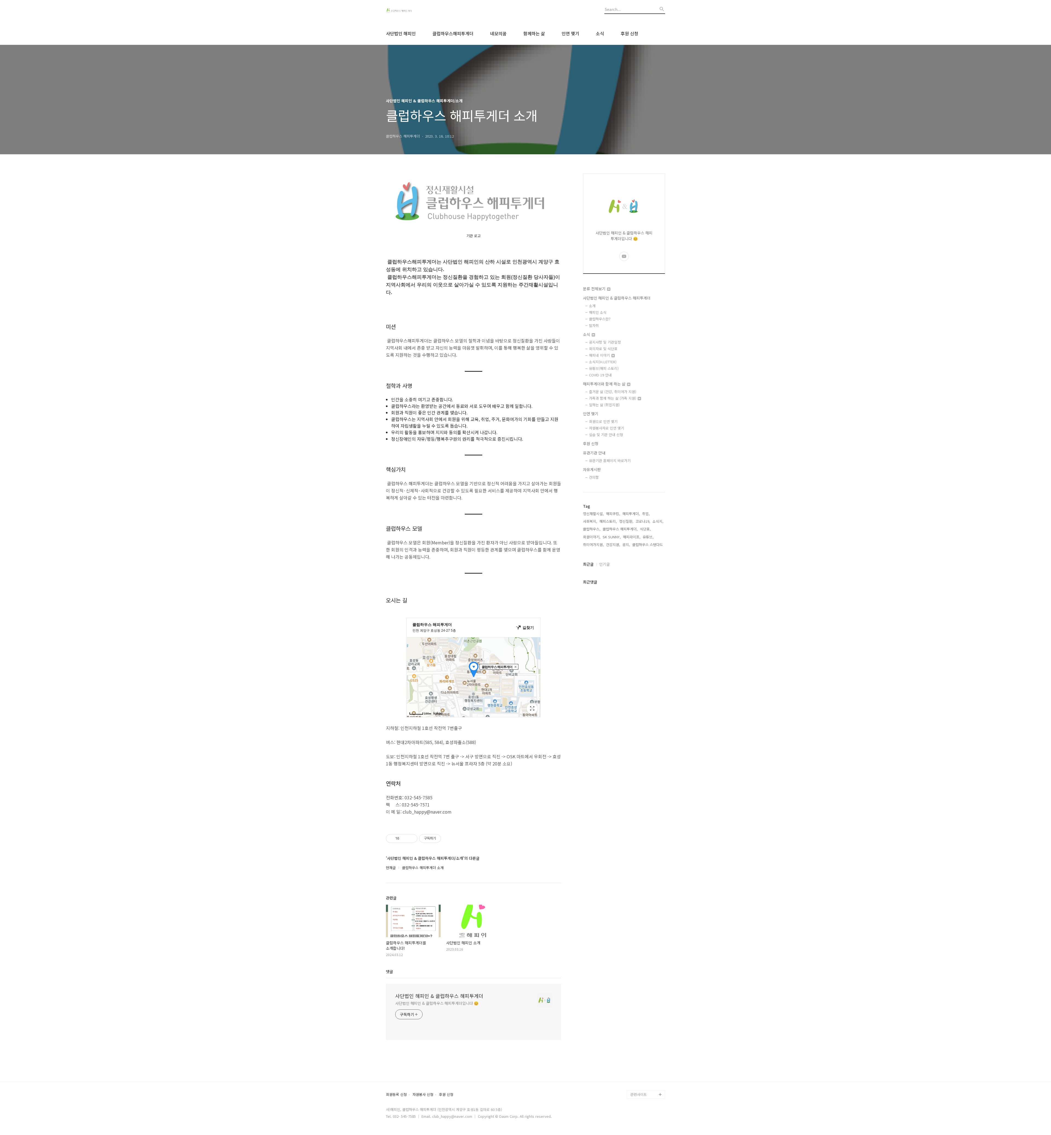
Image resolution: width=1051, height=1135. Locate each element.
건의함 (594, 477)
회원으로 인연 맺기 (603, 421)
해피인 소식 (598, 312)
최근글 (588, 564)
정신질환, (626, 521)
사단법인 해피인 (401, 33)
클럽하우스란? (599, 318)
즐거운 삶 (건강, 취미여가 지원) (612, 391)
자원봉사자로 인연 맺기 (606, 428)
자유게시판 (592, 469)
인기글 (604, 564)
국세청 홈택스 (641, 1068)
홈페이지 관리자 (643, 1085)
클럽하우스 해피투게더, (620, 529)
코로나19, (643, 521)
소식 (600, 33)
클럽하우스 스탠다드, (648, 544)
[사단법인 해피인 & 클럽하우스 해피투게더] (416, 11)
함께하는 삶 (534, 33)
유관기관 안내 (594, 452)
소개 (592, 305)
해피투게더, (631, 513)
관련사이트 (638, 1094)
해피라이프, (631, 536)
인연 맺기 (570, 33)
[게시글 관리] (411, 838)
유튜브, (648, 536)
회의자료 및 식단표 (603, 348)
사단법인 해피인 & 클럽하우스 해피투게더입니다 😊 (436, 1003)
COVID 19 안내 (600, 375)
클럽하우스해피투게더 (452, 33)
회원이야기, (591, 536)
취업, (646, 513)
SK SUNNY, (612, 536)
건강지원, (613, 544)
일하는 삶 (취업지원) (604, 404)
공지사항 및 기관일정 (605, 342)
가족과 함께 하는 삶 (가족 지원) (613, 398)
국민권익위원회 (642, 1076)
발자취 (594, 325)
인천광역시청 (640, 1059)
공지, (626, 544)
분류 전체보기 (595, 288)
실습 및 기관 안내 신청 (606, 434)
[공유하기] (404, 838)
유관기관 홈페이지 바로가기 (610, 460)
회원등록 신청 (396, 1095)
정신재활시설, (593, 513)
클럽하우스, (591, 529)
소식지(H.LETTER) (602, 361)
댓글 (389, 971)
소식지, (657, 521)
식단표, (645, 529)
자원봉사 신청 (422, 1095)
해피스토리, (608, 521)
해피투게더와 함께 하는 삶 (604, 384)
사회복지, (590, 521)
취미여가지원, (593, 544)
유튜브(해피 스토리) (604, 368)
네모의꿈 (498, 33)
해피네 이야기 (600, 355)
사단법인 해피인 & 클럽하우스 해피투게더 (439, 995)
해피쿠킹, (613, 513)
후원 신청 (629, 33)
